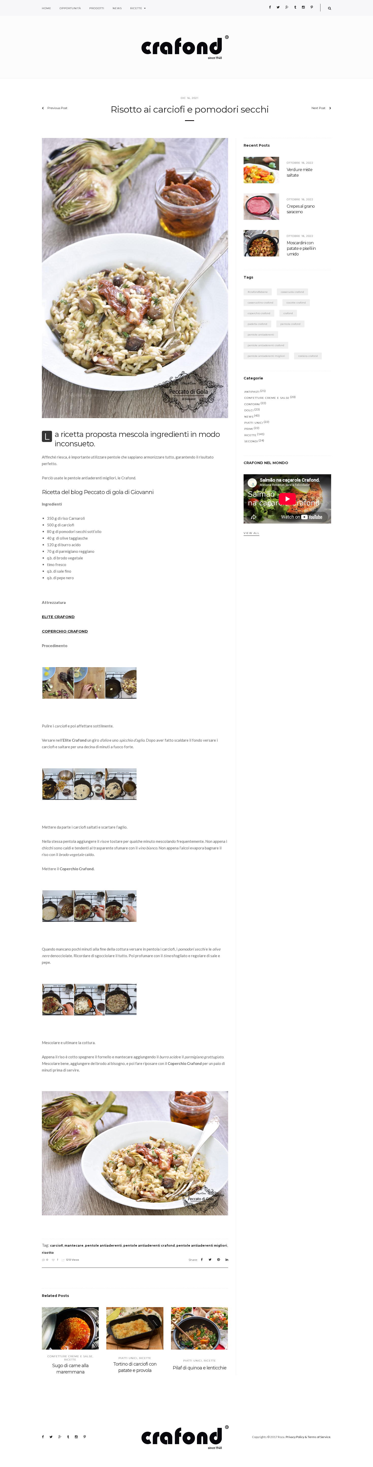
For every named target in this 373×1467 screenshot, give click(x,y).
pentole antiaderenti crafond (149, 1245)
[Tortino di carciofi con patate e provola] (134, 1331)
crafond (288, 313)
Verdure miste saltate (299, 172)
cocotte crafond (296, 302)
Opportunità (70, 8)
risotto (48, 1253)
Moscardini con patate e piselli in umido (301, 248)
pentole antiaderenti (103, 1245)
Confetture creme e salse (70, 1356)
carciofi (56, 1245)
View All (251, 533)
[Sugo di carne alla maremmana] (70, 1331)
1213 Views (72, 1259)
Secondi (251, 441)
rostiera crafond (308, 356)
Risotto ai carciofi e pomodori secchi (190, 109)
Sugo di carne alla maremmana (70, 1369)
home (46, 8)
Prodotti (96, 8)
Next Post (319, 108)
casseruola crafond (292, 292)
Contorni (252, 404)
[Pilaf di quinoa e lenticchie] (199, 1331)
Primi (248, 429)
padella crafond (257, 324)
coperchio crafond (259, 313)
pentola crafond (290, 324)
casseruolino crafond (260, 302)
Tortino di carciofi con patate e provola (135, 1367)
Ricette (136, 8)
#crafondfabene (258, 292)
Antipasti (252, 391)
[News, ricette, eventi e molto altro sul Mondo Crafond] (186, 47)
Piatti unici (127, 1358)
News (117, 8)
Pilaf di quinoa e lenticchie (199, 1368)
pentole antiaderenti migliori (201, 1245)
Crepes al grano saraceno (301, 209)
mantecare (73, 1245)
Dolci (249, 410)
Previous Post (57, 108)
